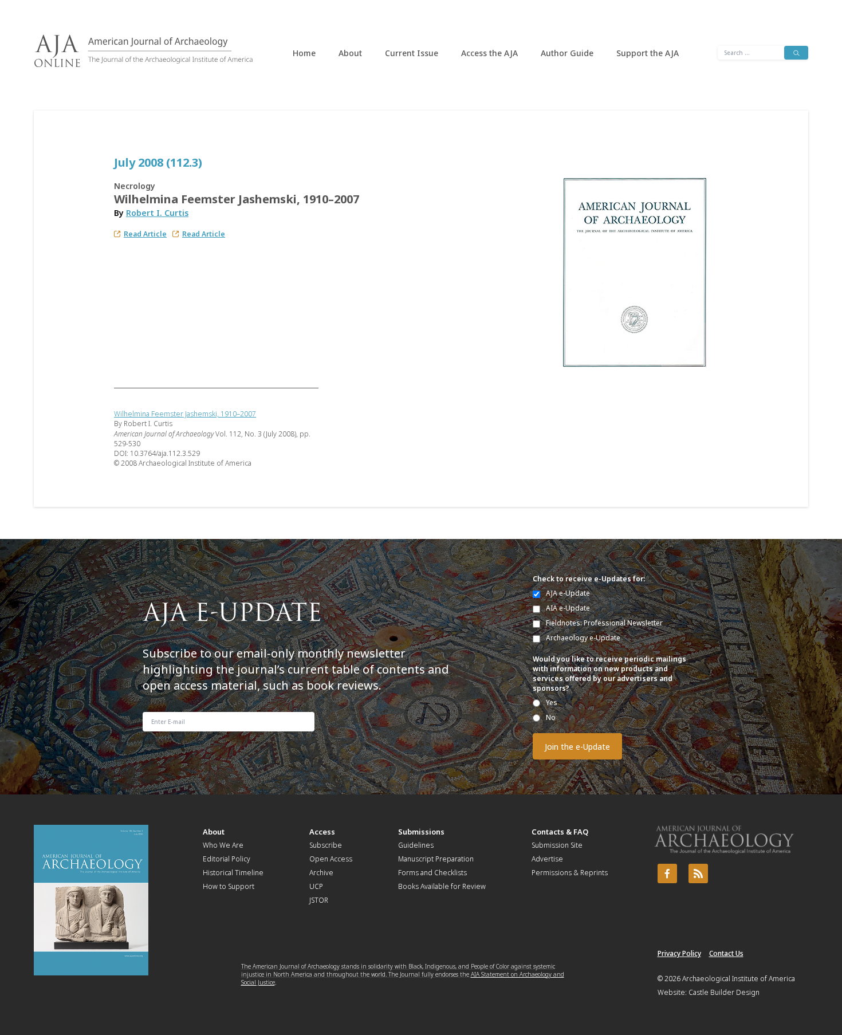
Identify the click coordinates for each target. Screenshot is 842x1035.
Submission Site (557, 845)
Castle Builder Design (724, 992)
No (551, 717)
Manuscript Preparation (436, 859)
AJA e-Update (568, 593)
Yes (551, 702)
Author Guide (567, 53)
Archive (321, 872)
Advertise (547, 859)
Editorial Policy (226, 859)
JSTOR (318, 900)
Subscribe (325, 845)
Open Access (330, 859)
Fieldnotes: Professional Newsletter (604, 623)
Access (322, 832)
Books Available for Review (442, 886)
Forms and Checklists (432, 872)
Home (304, 53)
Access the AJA (489, 53)
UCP (316, 886)
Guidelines (416, 845)
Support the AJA (647, 53)
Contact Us (726, 953)
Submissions (421, 832)
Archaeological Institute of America (738, 978)
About (350, 53)
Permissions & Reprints (570, 872)
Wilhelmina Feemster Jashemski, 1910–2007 (185, 414)
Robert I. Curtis (157, 212)
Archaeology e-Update (583, 638)
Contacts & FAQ (560, 832)
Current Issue (411, 53)
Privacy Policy (679, 953)
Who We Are (223, 845)
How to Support (228, 886)
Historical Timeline (233, 872)
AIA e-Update (568, 608)
